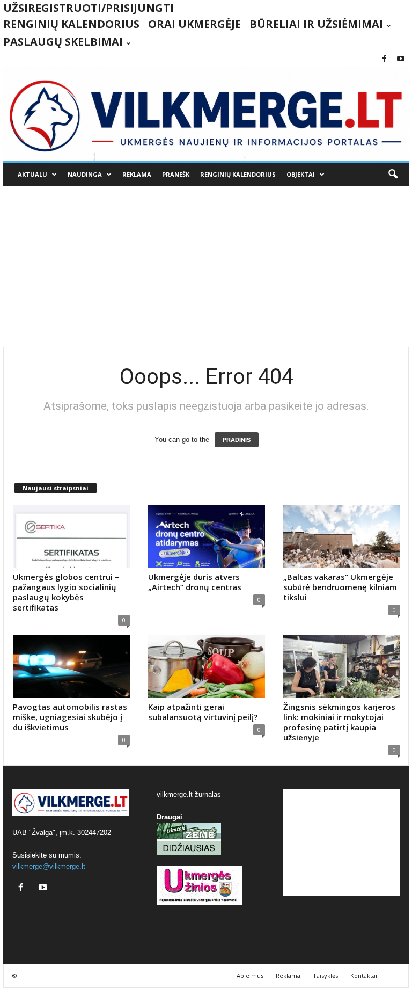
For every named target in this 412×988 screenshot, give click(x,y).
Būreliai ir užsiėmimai (316, 24)
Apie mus (250, 975)
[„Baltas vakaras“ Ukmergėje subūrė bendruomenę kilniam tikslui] (341, 536)
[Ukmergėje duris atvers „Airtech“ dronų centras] (206, 536)
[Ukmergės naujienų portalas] (206, 114)
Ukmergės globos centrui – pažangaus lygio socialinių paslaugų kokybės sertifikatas (66, 592)
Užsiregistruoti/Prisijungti (88, 8)
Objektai (300, 174)
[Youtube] (400, 59)
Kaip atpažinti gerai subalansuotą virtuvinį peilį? (203, 711)
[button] (392, 174)
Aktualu (32, 174)
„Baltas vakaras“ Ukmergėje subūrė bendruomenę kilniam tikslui (340, 586)
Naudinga (85, 174)
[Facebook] (384, 59)
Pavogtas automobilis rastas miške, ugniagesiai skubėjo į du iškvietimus (70, 716)
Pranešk (175, 174)
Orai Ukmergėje (194, 24)
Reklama (136, 174)
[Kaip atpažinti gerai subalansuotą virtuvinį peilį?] (206, 666)
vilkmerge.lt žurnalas (189, 794)
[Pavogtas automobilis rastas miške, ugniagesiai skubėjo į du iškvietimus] (71, 666)
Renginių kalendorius (71, 24)
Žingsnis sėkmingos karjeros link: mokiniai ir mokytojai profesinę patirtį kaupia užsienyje (339, 722)
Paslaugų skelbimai (63, 41)
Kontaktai (363, 975)
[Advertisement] (206, 267)
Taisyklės (325, 975)
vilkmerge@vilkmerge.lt (48, 866)
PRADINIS (237, 440)
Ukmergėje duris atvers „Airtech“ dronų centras (194, 581)
